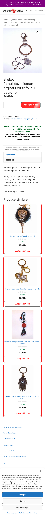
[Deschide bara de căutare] (31, 10)
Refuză (23, 501)
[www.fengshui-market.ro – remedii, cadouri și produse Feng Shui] (12, 10)
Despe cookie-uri (12, 513)
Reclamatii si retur (9, 451)
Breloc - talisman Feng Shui (21, 119)
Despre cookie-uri (9, 438)
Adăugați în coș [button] (22, 251)
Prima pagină (9, 20)
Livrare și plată (8, 445)
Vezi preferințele (23, 507)
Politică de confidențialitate (28, 513)
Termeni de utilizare (9, 433)
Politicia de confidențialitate (12, 427)
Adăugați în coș (31, 105)
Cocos (34, 119)
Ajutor (5, 463)
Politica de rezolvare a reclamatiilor (14, 456)
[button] (41, 471)
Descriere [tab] (10, 155)
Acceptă (22, 495)
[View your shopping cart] (26, 10)
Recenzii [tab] (10, 160)
